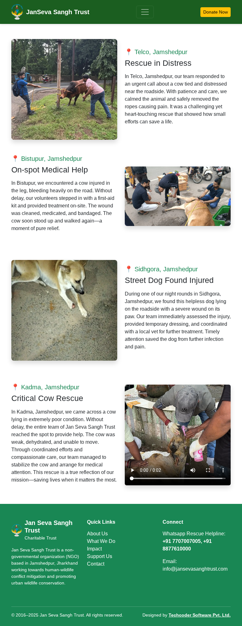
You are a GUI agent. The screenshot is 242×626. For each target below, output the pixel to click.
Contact (95, 564)
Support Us (99, 556)
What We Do (101, 541)
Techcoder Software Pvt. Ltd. (200, 615)
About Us (97, 533)
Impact (94, 548)
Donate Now (215, 11)
